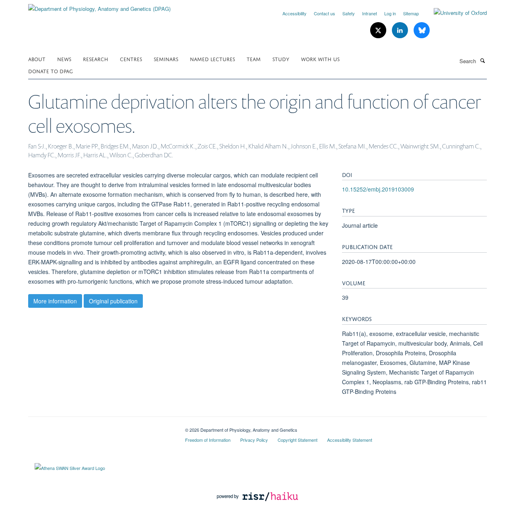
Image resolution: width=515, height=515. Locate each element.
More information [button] (55, 301)
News (64, 58)
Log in (390, 13)
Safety (348, 13)
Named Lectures (212, 58)
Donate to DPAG (50, 70)
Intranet (369, 13)
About (36, 58)
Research (95, 58)
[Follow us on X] (379, 30)
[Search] (482, 60)
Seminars (166, 58)
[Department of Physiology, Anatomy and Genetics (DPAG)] (99, 6)
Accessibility (294, 13)
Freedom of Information (208, 440)
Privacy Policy (254, 440)
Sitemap (411, 13)
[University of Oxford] (454, 13)
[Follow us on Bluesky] (422, 30)
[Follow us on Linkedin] (401, 30)
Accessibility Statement (349, 440)
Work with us (320, 58)
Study (280, 58)
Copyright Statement (297, 440)
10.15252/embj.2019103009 (378, 189)
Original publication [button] (113, 301)
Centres (131, 58)
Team (254, 58)
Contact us (324, 13)
